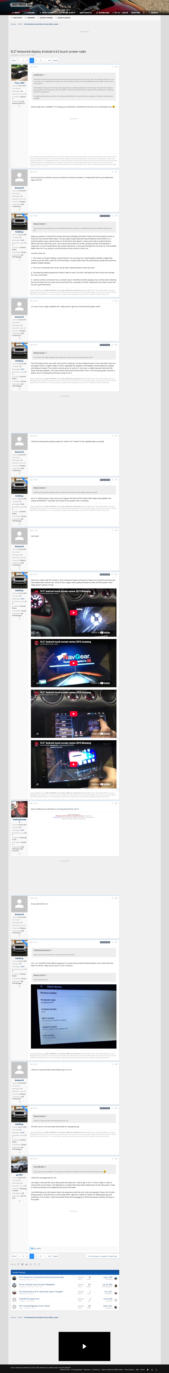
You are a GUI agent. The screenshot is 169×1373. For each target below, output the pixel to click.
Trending (31, 18)
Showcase (104, 13)
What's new (48, 13)
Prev (14, 60)
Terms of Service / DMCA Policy (112, 1370)
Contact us (96, 1370)
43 (21, 1183)
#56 (116, 898)
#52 (116, 480)
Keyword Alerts (67, 13)
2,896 (22, 240)
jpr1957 (19, 1175)
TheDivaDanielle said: (42, 950)
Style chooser (65, 1370)
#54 (116, 574)
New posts (17, 18)
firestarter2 (22, 1294)
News (17, 13)
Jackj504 (22, 1301)
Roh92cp (15, 55)
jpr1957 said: (38, 75)
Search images (64, 18)
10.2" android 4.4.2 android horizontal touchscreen (41, 1277)
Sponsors (87, 1370)
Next (55, 60)
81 (34, 55)
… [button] (44, 60)
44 (21, 196)
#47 (116, 172)
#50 (116, 345)
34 (20, 827)
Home (142, 1370)
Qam (21, 1308)
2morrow (109, 1279)
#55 (116, 803)
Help (137, 1370)
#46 (116, 67)
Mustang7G (86, 13)
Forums (31, 13)
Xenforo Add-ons (60, 1368)
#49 (116, 301)
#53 (116, 530)
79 (20, 237)
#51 (116, 436)
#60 (116, 1159)
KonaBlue (22, 1287)
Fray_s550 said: (39, 1167)
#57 (116, 942)
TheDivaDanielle (19, 820)
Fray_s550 (19, 83)
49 (49, 60)
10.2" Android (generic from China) (34, 1306)
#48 (116, 216)
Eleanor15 (19, 188)
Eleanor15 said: (39, 224)
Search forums (46, 18)
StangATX (108, 1308)
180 (22, 91)
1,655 (22, 830)
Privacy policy (129, 1370)
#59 (116, 1108)
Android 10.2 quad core (29, 1298)
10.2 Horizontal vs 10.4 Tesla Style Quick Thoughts (41, 1291)
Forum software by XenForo (29, 1368)
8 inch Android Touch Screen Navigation (37, 1284)
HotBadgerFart (107, 1287)
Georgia (23, 202)
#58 (116, 1064)
